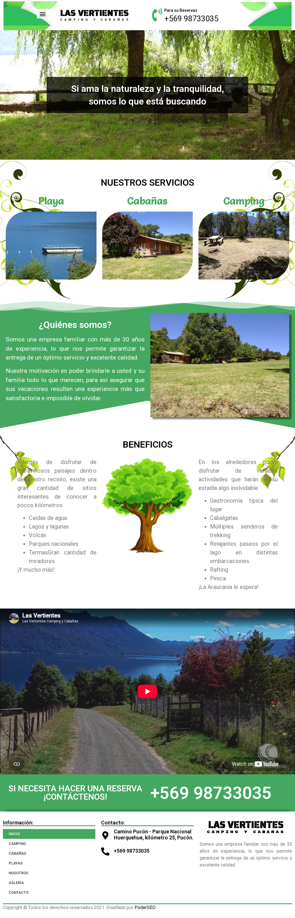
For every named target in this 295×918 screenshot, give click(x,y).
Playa (51, 201)
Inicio (14, 834)
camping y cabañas (95, 20)
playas (15, 863)
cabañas (17, 853)
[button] (42, 13)
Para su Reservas (180, 10)
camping (17, 843)
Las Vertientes (94, 13)
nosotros (18, 873)
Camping (244, 201)
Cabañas (147, 201)
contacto (19, 892)
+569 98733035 (191, 18)
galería (16, 883)
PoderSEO (145, 907)
